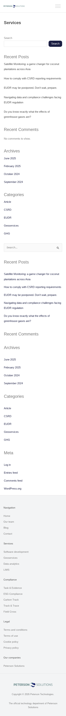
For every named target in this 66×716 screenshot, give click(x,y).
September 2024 (13, 182)
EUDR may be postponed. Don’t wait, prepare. (30, 87)
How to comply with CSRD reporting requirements (32, 78)
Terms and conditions (15, 629)
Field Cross (10, 611)
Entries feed (11, 472)
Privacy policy (11, 647)
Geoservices (11, 225)
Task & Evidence (13, 587)
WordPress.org (12, 488)
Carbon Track (11, 599)
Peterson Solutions (14, 665)
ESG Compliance (13, 593)
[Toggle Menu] (58, 6)
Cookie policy (11, 641)
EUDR (7, 217)
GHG (7, 233)
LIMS (6, 569)
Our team (9, 521)
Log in (7, 464)
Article (7, 201)
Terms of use (11, 635)
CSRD (7, 209)
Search (8, 38)
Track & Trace (11, 605)
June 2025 (10, 158)
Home (7, 515)
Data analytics (11, 563)
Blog (6, 527)
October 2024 (12, 174)
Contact (8, 533)
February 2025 (12, 166)
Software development (16, 551)
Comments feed (13, 480)
